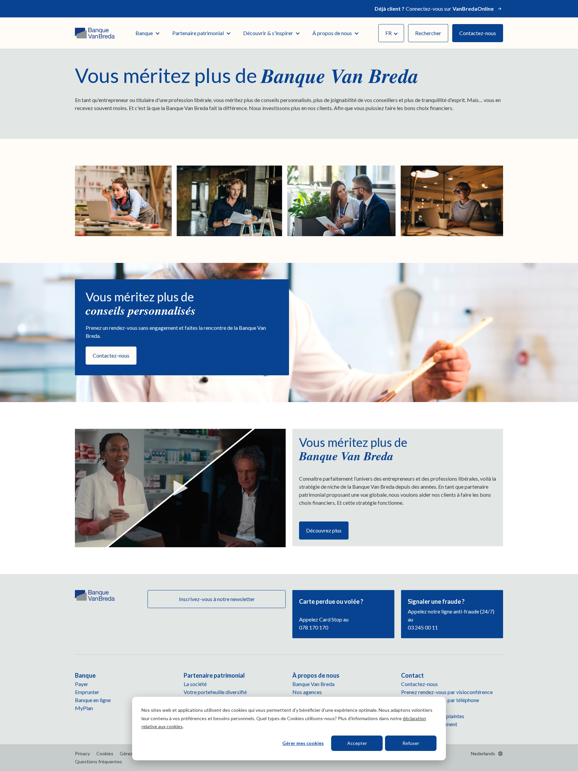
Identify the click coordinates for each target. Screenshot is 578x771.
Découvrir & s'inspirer (268, 33)
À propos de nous (332, 33)
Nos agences (307, 692)
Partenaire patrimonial (198, 33)
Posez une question (423, 708)
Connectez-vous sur (434, 8)
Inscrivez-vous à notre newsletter (216, 599)
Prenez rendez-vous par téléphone (440, 700)
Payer (81, 684)
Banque (144, 33)
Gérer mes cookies (303, 743)
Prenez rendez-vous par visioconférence (447, 692)
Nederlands (483, 753)
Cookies (104, 753)
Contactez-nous (477, 33)
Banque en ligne (93, 700)
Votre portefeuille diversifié (215, 692)
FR (388, 33)
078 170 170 (313, 627)
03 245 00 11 (423, 627)
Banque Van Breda (313, 684)
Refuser (410, 743)
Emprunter (87, 692)
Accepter (357, 743)
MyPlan (84, 708)
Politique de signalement (429, 724)
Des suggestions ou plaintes (432, 716)
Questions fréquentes (98, 761)
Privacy (82, 753)
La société (195, 684)
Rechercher (428, 33)
